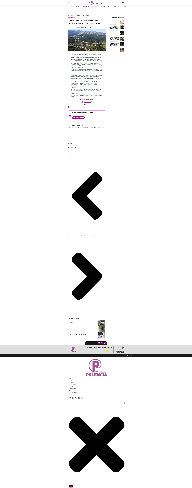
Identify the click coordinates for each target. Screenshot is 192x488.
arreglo (82, 99)
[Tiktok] (76, 398)
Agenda (125, 6)
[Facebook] (119, 348)
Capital (72, 6)
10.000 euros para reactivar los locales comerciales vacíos (81, 327)
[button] (82, 102)
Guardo (88, 99)
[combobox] (96, 403)
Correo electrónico (72, 147)
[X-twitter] (123, 348)
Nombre (70, 143)
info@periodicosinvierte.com (120, 351)
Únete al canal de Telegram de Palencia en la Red (79, 106)
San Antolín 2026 (86, 6)
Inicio (67, 6)
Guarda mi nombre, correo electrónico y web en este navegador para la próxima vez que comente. (87, 152)
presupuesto (92, 99)
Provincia (77, 6)
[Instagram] (79, 398)
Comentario (70, 130)
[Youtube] (82, 398)
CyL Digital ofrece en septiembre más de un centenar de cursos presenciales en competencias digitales (82, 333)
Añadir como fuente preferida (78, 117)
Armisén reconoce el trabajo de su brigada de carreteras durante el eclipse (82, 321)
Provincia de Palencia (72, 15)
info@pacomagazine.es (120, 352)
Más (108, 6)
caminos (85, 99)
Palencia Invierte (102, 6)
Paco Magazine (94, 6)
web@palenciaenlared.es (120, 350)
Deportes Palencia (116, 6)
